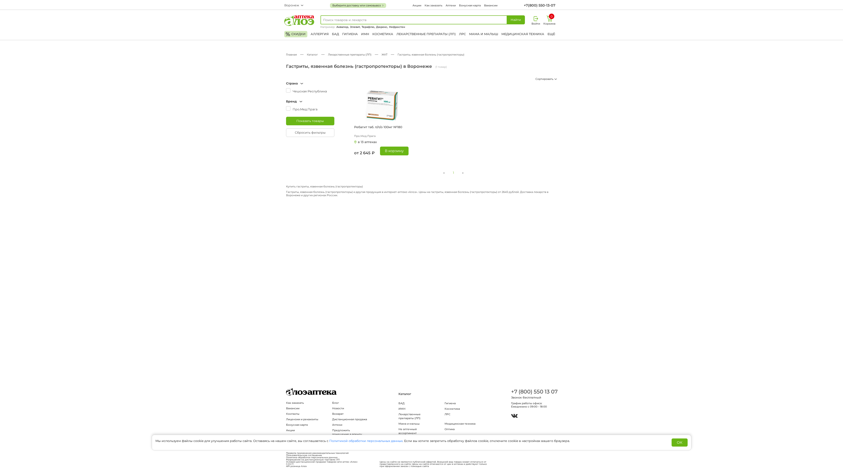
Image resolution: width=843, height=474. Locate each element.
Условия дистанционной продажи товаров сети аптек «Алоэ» (322, 462)
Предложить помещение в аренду (347, 432)
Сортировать (544, 79)
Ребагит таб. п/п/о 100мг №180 (378, 127)
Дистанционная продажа (349, 419)
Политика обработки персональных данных (311, 457)
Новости (338, 408)
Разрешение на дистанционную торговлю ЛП (313, 460)
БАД (335, 34)
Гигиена (350, 34)
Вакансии (490, 5)
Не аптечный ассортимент (407, 431)
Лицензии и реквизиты (302, 419)
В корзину (394, 151)
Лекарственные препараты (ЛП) (426, 34)
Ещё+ (552, 34)
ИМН (365, 34)
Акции (416, 5)
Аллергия (320, 34)
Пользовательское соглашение (304, 455)
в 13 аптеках (367, 142)
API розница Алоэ (296, 466)
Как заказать (433, 5)
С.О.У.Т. (290, 464)
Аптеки (451, 5)
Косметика (382, 34)
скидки (296, 34)
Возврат (338, 413)
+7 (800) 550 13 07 (534, 391)
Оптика (450, 429)
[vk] (514, 416)
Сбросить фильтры (310, 133)
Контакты (292, 413)
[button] (310, 83)
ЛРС (462, 34)
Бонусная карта (470, 5)
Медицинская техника (522, 34)
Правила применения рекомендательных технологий (317, 453)
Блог (335, 402)
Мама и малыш (483, 34)
